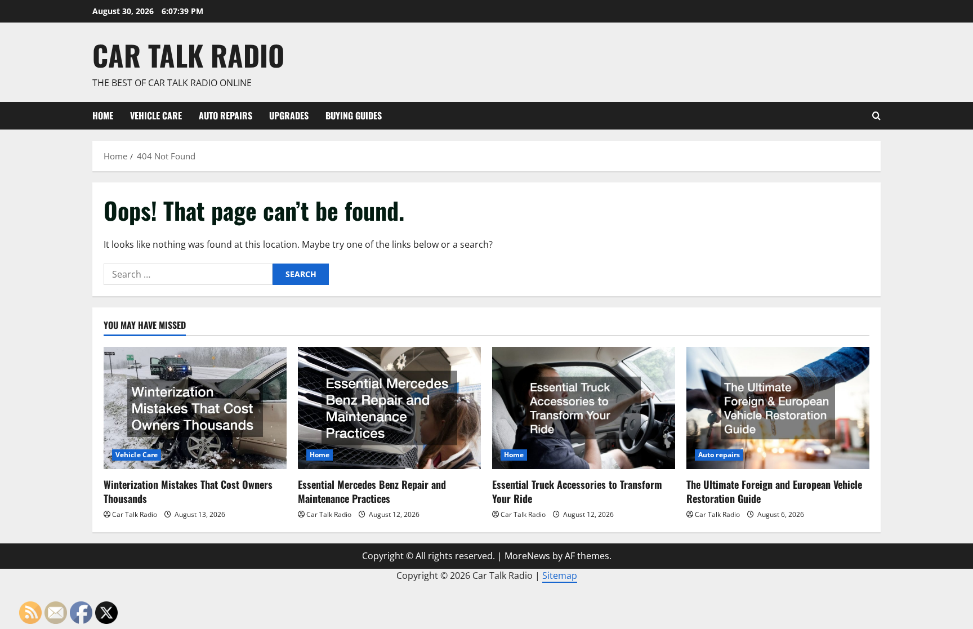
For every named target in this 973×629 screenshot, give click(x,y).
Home (102, 115)
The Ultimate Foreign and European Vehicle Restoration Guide (774, 491)
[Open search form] (876, 116)
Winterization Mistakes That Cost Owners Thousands (188, 491)
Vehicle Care (156, 115)
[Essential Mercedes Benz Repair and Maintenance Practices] (389, 408)
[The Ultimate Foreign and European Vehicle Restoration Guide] (777, 408)
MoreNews (527, 556)
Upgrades (289, 115)
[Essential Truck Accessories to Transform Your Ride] (583, 408)
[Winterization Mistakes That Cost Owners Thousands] (195, 408)
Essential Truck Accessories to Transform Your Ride (577, 491)
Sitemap (559, 575)
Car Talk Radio (188, 54)
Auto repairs (225, 115)
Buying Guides (353, 115)
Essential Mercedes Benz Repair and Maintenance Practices (372, 491)
